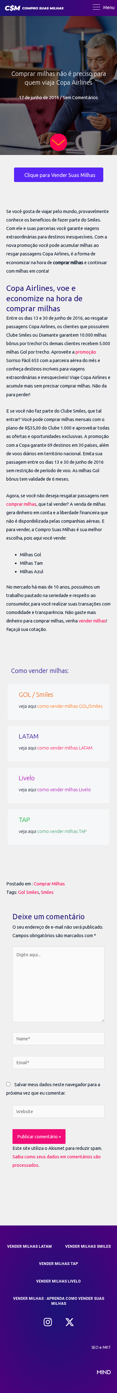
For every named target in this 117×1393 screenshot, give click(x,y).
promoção (86, 352)
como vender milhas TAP (62, 831)
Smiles (47, 892)
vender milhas (92, 620)
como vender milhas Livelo (64, 789)
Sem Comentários (80, 97)
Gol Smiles (28, 892)
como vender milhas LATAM (64, 747)
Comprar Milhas (49, 883)
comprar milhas (21, 504)
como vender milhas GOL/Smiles (70, 706)
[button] (47, 1322)
